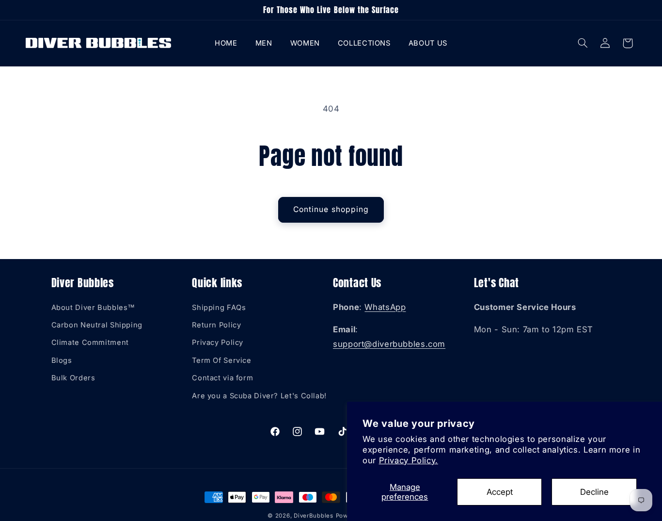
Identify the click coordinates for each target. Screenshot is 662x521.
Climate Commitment (90, 343)
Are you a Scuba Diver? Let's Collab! (259, 395)
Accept (500, 492)
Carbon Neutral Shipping (97, 325)
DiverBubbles (313, 515)
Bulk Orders (73, 378)
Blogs (61, 360)
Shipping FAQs (219, 307)
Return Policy (216, 325)
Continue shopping (331, 209)
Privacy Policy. (408, 460)
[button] (264, 42)
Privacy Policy (217, 343)
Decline (594, 492)
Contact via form (222, 378)
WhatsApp (385, 307)
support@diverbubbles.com (389, 344)
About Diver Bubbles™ (93, 307)
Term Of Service (221, 360)
